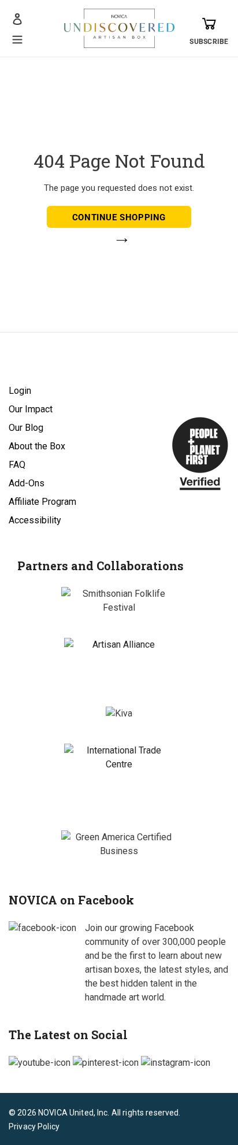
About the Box (37, 446)
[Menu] (17, 38)
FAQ (17, 464)
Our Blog (26, 427)
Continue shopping (119, 217)
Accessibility (35, 520)
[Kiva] (119, 714)
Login (20, 390)
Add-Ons (26, 483)
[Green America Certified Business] (119, 844)
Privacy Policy (34, 1126)
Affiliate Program (42, 501)
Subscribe (208, 42)
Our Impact (31, 409)
